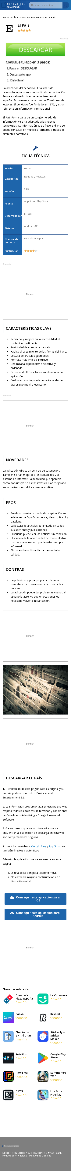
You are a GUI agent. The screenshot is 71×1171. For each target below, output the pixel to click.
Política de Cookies (40, 1155)
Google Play (38, 846)
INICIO (5, 1152)
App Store (55, 846)
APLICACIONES (36, 1152)
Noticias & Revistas (37, 17)
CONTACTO (18, 1152)
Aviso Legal (54, 1152)
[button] (36, 899)
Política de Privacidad (14, 1155)
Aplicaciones (18, 17)
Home (6, 17)
